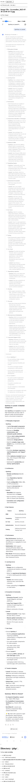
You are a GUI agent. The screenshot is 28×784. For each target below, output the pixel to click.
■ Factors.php (7, 755)
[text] (13, 766)
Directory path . (6, 5)
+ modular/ (6, 770)
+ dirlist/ (6, 761)
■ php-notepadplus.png (9, 772)
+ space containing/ (8, 779)
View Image (5, 15)
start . (3, 1)
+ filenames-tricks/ (8, 764)
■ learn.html (7, 766)
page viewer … (10, 1)
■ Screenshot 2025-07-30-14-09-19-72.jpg (14, 759)
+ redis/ (6, 777)
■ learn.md (6, 768)
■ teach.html (7, 781)
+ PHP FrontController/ (9, 757)
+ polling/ (6, 774)
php (13, 5)
